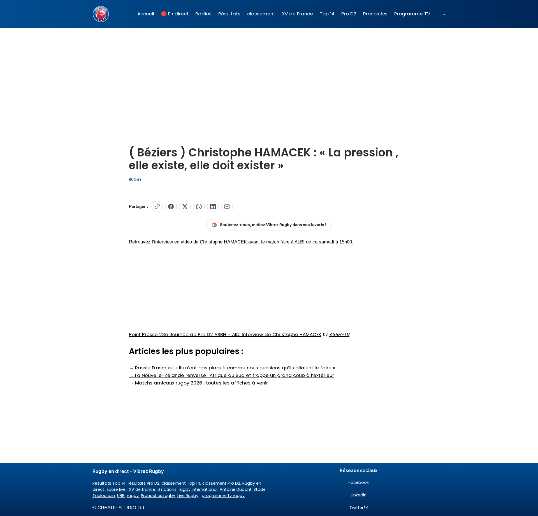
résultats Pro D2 (143, 483)
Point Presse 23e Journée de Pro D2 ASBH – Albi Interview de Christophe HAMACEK (225, 334)
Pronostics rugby (158, 495)
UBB (121, 495)
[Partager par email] (227, 206)
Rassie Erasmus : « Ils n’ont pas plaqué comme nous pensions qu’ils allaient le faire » (232, 367)
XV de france (142, 489)
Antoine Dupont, (236, 489)
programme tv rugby (223, 495)
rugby (133, 495)
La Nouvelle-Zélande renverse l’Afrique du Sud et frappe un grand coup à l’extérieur (231, 375)
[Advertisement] (269, 72)
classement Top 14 (181, 483)
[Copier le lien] (157, 206)
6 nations (167, 489)
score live (116, 489)
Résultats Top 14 (109, 483)
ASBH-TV (339, 334)
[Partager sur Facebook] (171, 206)
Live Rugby (187, 495)
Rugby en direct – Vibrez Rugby (128, 471)
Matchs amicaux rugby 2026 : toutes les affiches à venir (198, 382)
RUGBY (135, 179)
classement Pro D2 (221, 483)
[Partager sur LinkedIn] (213, 206)
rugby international (198, 489)
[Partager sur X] (185, 206)
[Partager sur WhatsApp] (199, 206)
